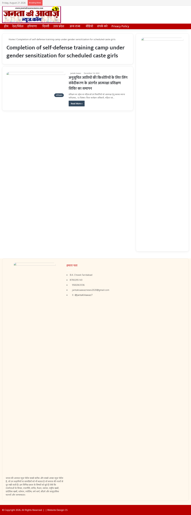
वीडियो (89, 26)
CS (66, 510)
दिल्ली (45, 26)
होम (6, 26)
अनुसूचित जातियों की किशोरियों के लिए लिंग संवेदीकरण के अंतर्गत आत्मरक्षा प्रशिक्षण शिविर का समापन (98, 83)
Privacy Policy (120, 26)
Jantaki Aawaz (75, 73)
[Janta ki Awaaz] (31, 14)
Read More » (76, 103)
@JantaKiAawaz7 (83, 295)
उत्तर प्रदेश (58, 26)
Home (11, 39)
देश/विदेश (17, 26)
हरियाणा (32, 26)
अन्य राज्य (75, 26)
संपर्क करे (102, 26)
